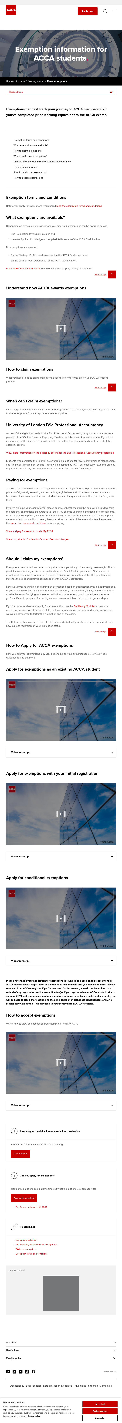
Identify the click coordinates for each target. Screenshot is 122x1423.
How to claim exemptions (27, 150)
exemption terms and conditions (28, 523)
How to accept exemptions (28, 177)
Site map (93, 1385)
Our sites (11, 1342)
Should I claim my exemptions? (30, 172)
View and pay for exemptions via (36, 1244)
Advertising (80, 1385)
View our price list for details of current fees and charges (37, 539)
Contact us (106, 1385)
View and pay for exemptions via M (29, 531)
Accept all (100, 1404)
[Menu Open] (114, 11)
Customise (100, 1418)
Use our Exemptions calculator (23, 268)
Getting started (36, 81)
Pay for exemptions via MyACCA (31, 1207)
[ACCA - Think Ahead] (11, 14)
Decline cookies (100, 1411)
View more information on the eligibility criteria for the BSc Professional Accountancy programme (60, 452)
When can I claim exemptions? (30, 156)
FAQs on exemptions (26, 1249)
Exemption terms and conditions (31, 140)
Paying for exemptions (26, 167)
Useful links (13, 1350)
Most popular (13, 1358)
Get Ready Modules (84, 606)
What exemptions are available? (31, 145)
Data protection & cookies (57, 1385)
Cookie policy (34, 1416)
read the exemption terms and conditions (79, 206)
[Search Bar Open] (105, 11)
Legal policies (33, 1385)
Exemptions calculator (26, 1240)
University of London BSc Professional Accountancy (42, 161)
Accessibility (17, 1385)
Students (20, 81)
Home (9, 81)
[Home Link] (110, 1371)
